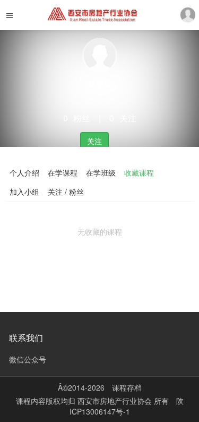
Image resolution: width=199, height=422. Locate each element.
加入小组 (24, 191)
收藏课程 (139, 172)
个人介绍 (24, 172)
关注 (94, 141)
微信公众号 (27, 359)
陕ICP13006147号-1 (127, 406)
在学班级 (101, 172)
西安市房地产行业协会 (115, 400)
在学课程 (62, 172)
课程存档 (127, 387)
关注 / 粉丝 (66, 191)
